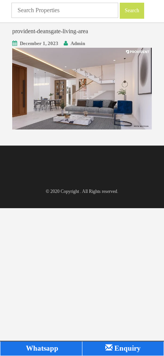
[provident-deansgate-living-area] (82, 87)
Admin (78, 43)
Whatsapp (41, 348)
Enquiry (127, 348)
